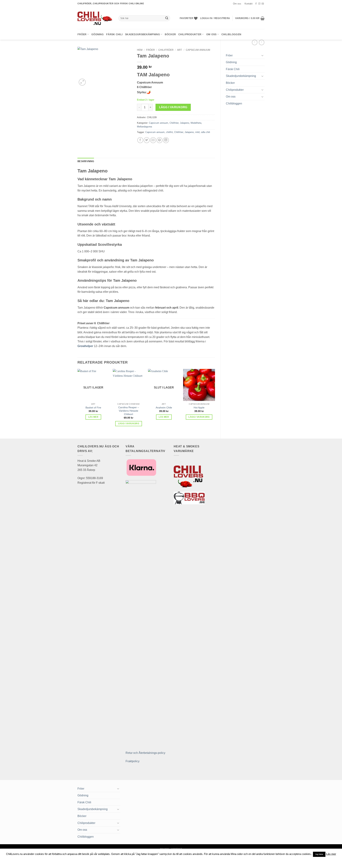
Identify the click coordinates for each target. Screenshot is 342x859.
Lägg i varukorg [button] (128, 423)
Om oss (237, 3)
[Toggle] (262, 55)
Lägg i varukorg (173, 107)
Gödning (97, 34)
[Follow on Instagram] (259, 3)
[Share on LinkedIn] (166, 140)
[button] (215, 18)
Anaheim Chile (164, 407)
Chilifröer (165, 50)
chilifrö (169, 132)
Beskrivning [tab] (85, 161)
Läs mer (93, 417)
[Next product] (254, 42)
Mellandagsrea (144, 126)
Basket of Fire (93, 407)
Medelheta (196, 123)
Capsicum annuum (198, 50)
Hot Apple (199, 407)
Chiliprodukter (189, 34)
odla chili (205, 132)
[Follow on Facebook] (256, 3)
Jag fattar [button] (319, 854)
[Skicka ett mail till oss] (263, 3)
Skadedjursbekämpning (142, 34)
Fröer (81, 34)
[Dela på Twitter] (147, 140)
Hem (139, 50)
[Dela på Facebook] (140, 140)
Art (179, 50)
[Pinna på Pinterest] (159, 140)
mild (197, 132)
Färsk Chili (114, 34)
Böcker (170, 34)
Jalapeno (184, 123)
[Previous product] (261, 42)
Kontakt (249, 3)
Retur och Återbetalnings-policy (145, 752)
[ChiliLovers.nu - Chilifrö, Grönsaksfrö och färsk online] (95, 18)
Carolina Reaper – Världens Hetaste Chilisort (128, 410)
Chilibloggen (231, 34)
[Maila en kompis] (153, 140)
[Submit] (167, 18)
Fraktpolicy (132, 761)
